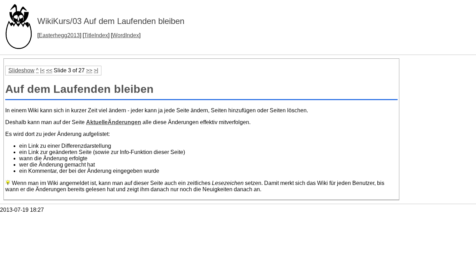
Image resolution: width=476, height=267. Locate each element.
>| (96, 70)
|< (42, 70)
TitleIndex (96, 35)
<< (49, 70)
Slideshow (21, 70)
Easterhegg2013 (59, 35)
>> (89, 70)
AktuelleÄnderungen (113, 122)
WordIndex (125, 35)
